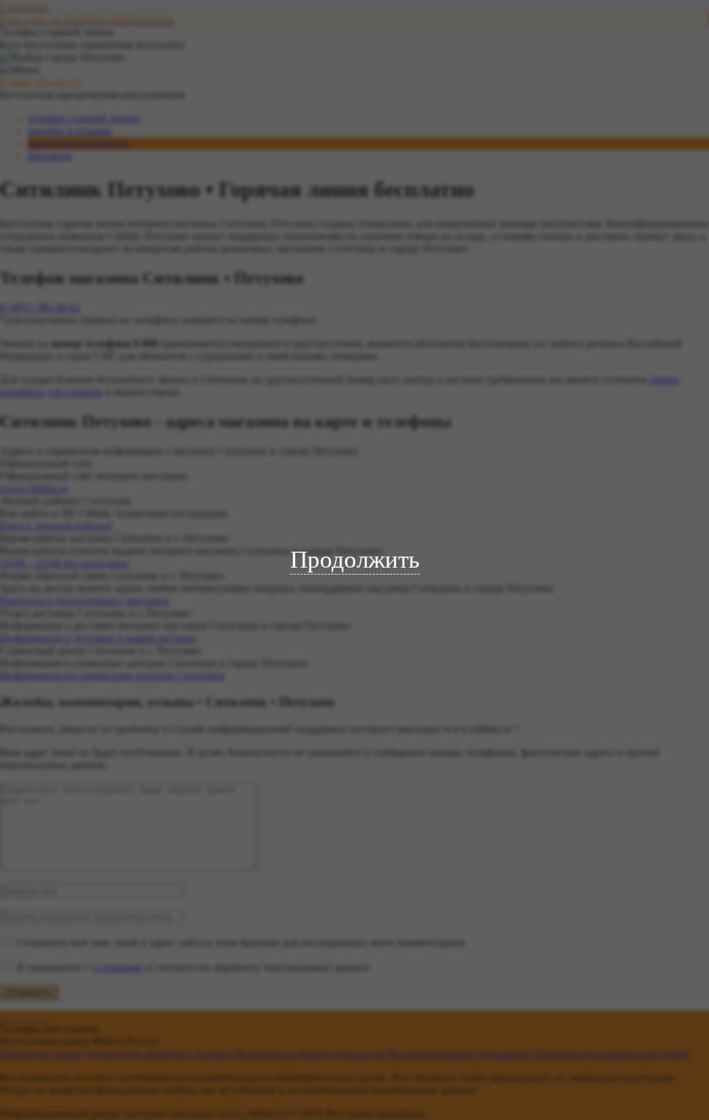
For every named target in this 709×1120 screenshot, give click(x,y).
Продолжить (355, 559)
